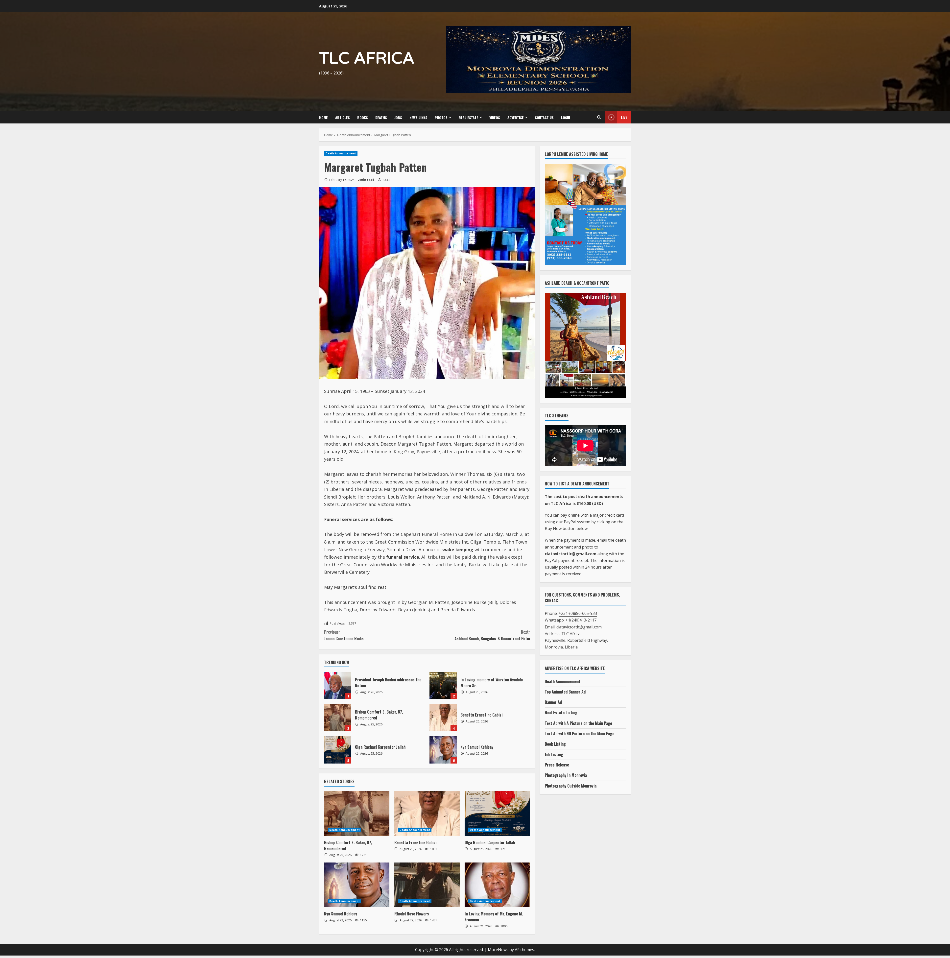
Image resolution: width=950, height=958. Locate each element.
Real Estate (468, 117)
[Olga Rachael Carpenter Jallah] (497, 813)
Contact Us (544, 117)
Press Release (557, 765)
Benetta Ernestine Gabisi (443, 717)
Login (565, 117)
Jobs (398, 117)
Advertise (515, 117)
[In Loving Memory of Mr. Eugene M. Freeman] (497, 884)
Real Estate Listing (561, 713)
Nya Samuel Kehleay (443, 750)
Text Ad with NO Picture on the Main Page (579, 734)
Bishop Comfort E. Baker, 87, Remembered (337, 717)
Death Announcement (341, 153)
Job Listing (554, 754)
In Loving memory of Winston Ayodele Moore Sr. (443, 685)
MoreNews (498, 949)
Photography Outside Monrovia (570, 786)
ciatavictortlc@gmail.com (579, 627)
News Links (418, 117)
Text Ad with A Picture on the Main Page (578, 723)
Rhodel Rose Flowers (411, 914)
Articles (342, 117)
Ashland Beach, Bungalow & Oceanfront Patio (492, 635)
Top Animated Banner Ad (565, 692)
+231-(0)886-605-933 (578, 613)
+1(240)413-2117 (581, 620)
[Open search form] (598, 117)
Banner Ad (553, 702)
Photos (441, 117)
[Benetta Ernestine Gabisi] (427, 813)
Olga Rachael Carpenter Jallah (337, 750)
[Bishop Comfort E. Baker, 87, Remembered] (356, 813)
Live (624, 117)
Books (362, 117)
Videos (494, 117)
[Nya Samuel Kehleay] (356, 884)
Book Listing (555, 744)
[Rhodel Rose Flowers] (427, 884)
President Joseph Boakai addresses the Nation (337, 685)
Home (323, 117)
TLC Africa (366, 58)
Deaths (381, 117)
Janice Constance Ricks (344, 635)
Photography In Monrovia (566, 775)
